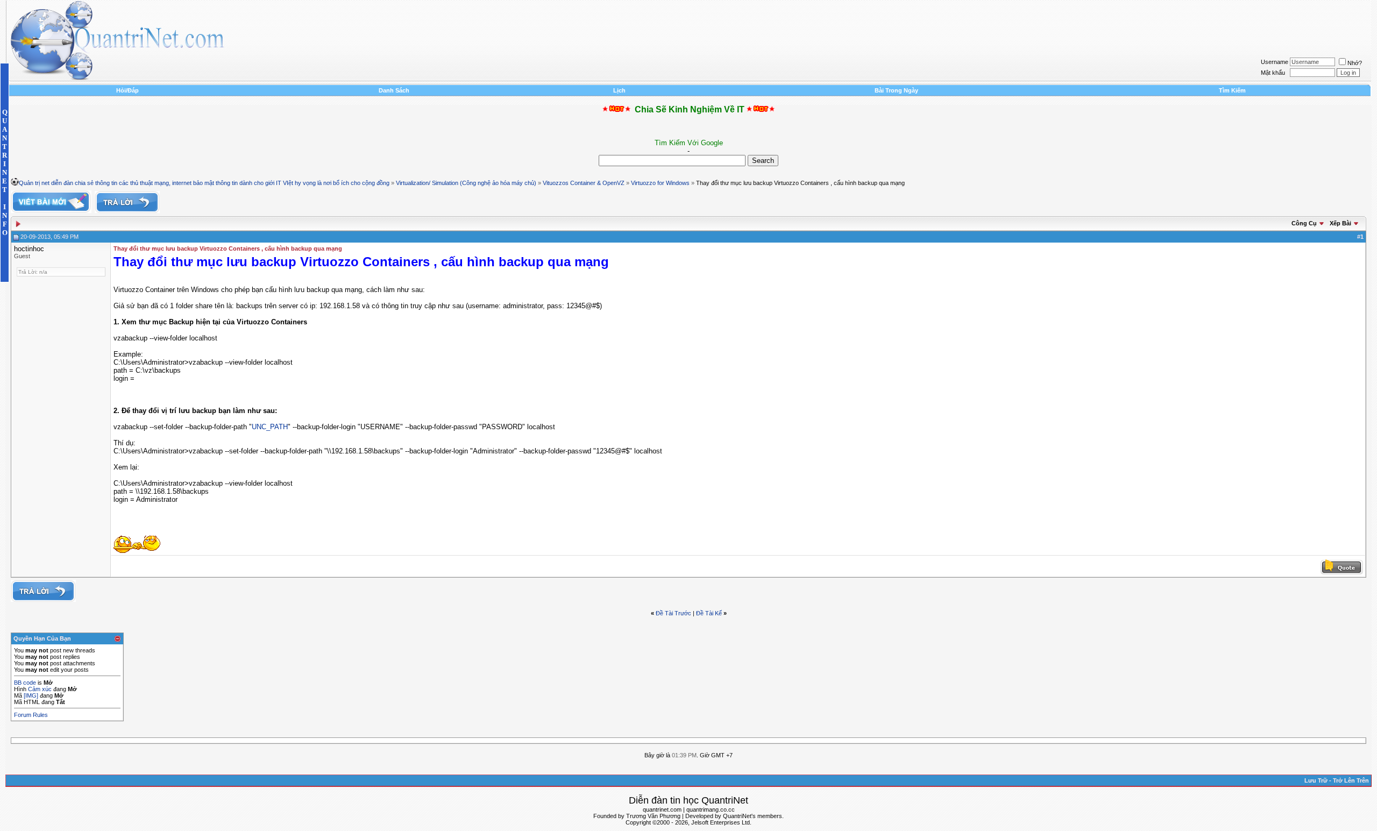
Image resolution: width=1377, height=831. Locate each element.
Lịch (619, 90)
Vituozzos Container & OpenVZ (583, 183)
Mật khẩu (1273, 72)
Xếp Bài (1340, 223)
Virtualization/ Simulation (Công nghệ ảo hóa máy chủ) (466, 183)
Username (1274, 62)
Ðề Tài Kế (709, 613)
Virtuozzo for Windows (660, 183)
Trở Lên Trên (1351, 780)
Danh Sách (394, 90)
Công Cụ (1304, 223)
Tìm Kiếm (1232, 90)
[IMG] (31, 695)
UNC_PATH (270, 427)
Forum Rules (31, 715)
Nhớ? (1354, 63)
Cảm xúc (40, 689)
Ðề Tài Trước (673, 613)
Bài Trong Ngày (896, 90)
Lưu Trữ (1316, 780)
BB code (25, 682)
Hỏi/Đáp (127, 90)
